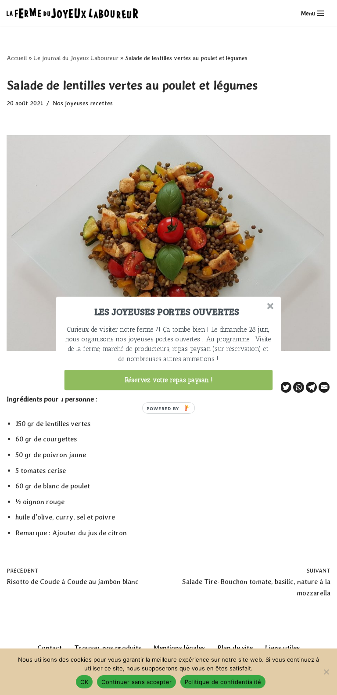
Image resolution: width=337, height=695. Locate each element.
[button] (167, 312)
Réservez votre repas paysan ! (169, 380)
